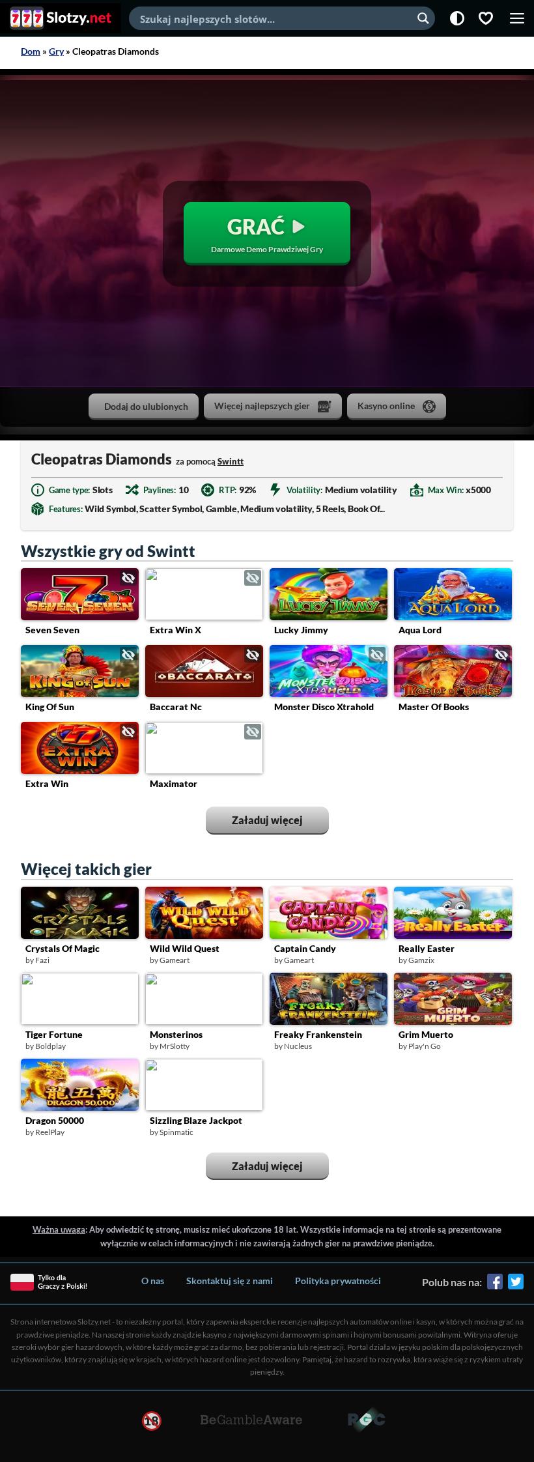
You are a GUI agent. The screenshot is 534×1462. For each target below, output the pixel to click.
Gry (56, 51)
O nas (152, 1280)
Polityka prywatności (338, 1280)
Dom (30, 51)
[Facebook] (495, 1286)
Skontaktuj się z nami (229, 1280)
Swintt (231, 461)
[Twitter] (516, 1286)
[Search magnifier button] (423, 18)
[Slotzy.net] (61, 18)
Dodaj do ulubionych (146, 406)
